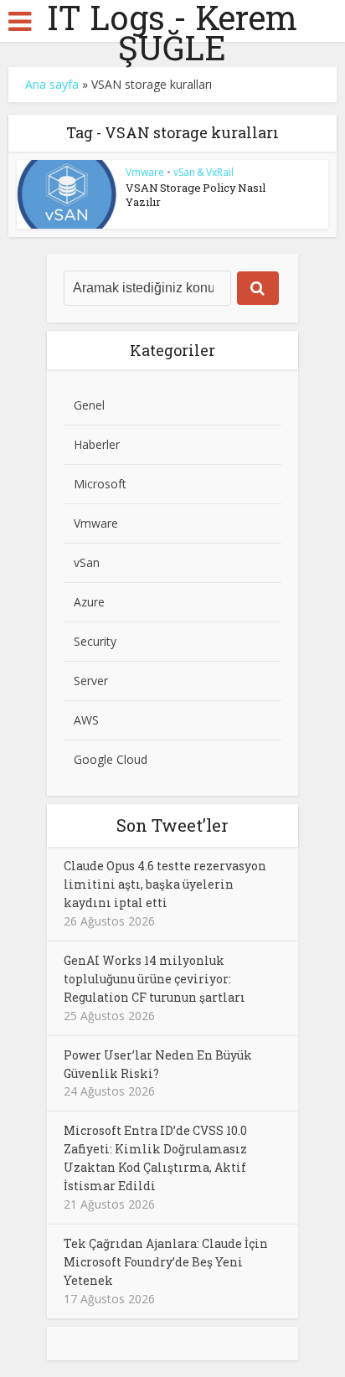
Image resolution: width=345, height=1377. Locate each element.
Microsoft (100, 484)
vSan (87, 562)
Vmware (145, 172)
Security (95, 641)
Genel (89, 405)
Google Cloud (110, 759)
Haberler (97, 444)
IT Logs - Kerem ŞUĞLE (172, 33)
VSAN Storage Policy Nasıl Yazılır (195, 194)
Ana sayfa (52, 84)
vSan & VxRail (203, 172)
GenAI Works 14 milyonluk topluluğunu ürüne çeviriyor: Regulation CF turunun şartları (154, 978)
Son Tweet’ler (172, 825)
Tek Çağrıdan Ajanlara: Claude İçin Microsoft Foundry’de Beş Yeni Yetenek (166, 1261)
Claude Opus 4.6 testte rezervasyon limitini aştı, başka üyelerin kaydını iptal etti (165, 884)
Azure (89, 602)
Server (91, 680)
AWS (86, 720)
